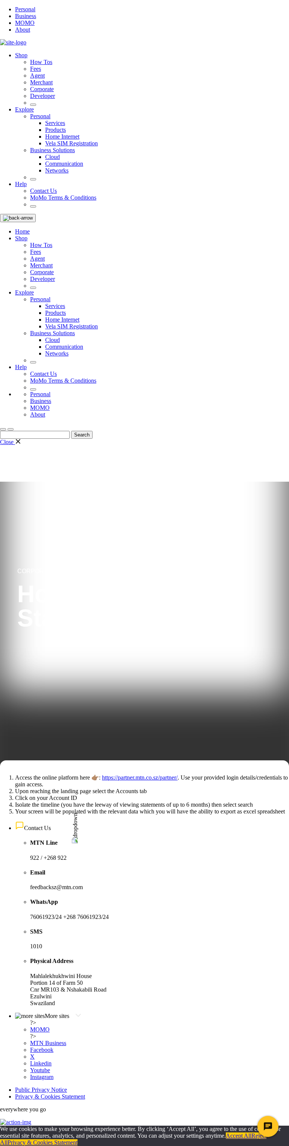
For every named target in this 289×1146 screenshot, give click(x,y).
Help (21, 184)
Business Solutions (52, 150)
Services (55, 123)
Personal (25, 9)
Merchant (41, 82)
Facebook (41, 1050)
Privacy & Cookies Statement (50, 1096)
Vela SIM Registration (71, 143)
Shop (21, 55)
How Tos (41, 62)
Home (22, 231)
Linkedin (41, 1063)
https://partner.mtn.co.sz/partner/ (140, 777)
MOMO (25, 23)
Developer (42, 96)
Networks (56, 170)
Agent (37, 75)
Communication (64, 163)
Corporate (42, 89)
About (22, 29)
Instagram (41, 1077)
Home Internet (62, 136)
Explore (24, 109)
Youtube (40, 1070)
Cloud (52, 157)
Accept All (238, 1135)
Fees (35, 69)
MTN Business (48, 1043)
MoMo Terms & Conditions (63, 197)
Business (25, 16)
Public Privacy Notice (41, 1089)
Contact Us (43, 191)
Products (55, 130)
